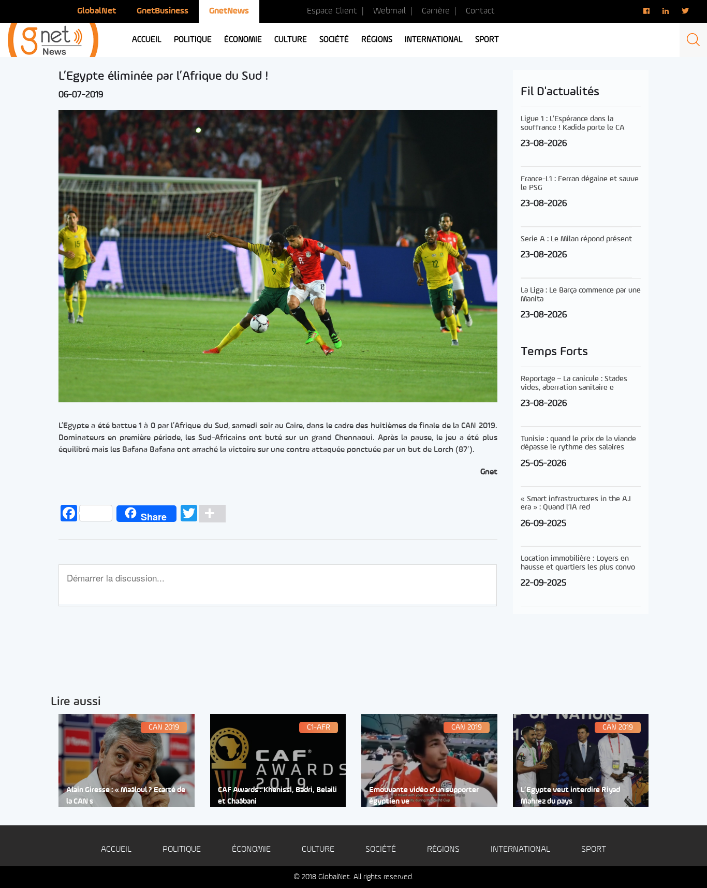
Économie (243, 40)
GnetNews (229, 11)
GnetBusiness (162, 11)
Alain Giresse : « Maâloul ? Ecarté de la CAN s (125, 796)
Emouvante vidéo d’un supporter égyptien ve (424, 796)
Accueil (146, 40)
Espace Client (332, 11)
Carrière (436, 11)
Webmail (389, 11)
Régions (376, 40)
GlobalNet (96, 11)
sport (487, 40)
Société (334, 40)
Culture (290, 40)
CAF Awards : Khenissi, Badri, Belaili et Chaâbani (277, 796)
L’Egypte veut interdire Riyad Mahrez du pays (570, 796)
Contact (480, 11)
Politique (193, 40)
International (434, 40)
